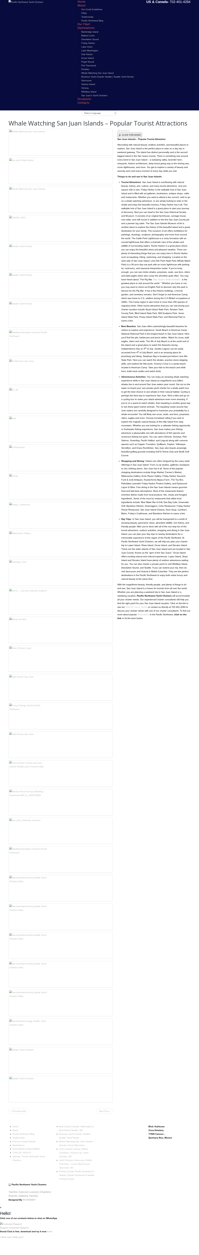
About (81, 5)
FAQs (84, 13)
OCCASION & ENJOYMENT (26, 1149)
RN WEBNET (29, 1200)
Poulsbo (85, 69)
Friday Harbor (88, 43)
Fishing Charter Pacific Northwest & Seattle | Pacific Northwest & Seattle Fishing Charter (76, 1175)
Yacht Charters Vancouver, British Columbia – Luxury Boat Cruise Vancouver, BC (75, 1164)
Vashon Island (88, 84)
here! (49, 1231)
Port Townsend (88, 65)
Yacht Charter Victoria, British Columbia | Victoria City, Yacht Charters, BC (73, 1153)
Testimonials (87, 17)
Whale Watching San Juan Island (97, 73)
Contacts (83, 102)
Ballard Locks (88, 35)
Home (15, 1126)
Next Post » (104, 1111)
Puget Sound (87, 62)
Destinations (86, 28)
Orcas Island (87, 58)
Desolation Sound (90, 39)
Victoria (85, 88)
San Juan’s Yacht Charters (94, 95)
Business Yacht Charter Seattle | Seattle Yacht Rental (107, 76)
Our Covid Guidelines (91, 9)
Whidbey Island (88, 91)
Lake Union (87, 47)
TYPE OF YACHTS (21, 1152)
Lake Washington (89, 50)
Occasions (84, 99)
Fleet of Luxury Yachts (136, 607)
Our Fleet (83, 24)
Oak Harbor (87, 54)
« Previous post (18, 1111)
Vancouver (86, 80)
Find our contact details (23, 1141)
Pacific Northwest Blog (92, 20)
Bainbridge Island (89, 32)
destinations (143, 614)
